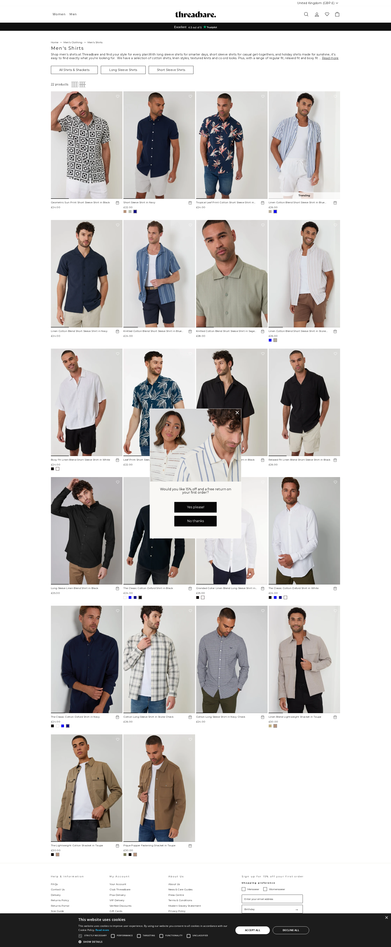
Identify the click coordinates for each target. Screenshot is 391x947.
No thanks (195, 521)
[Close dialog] (237, 412)
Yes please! (195, 507)
